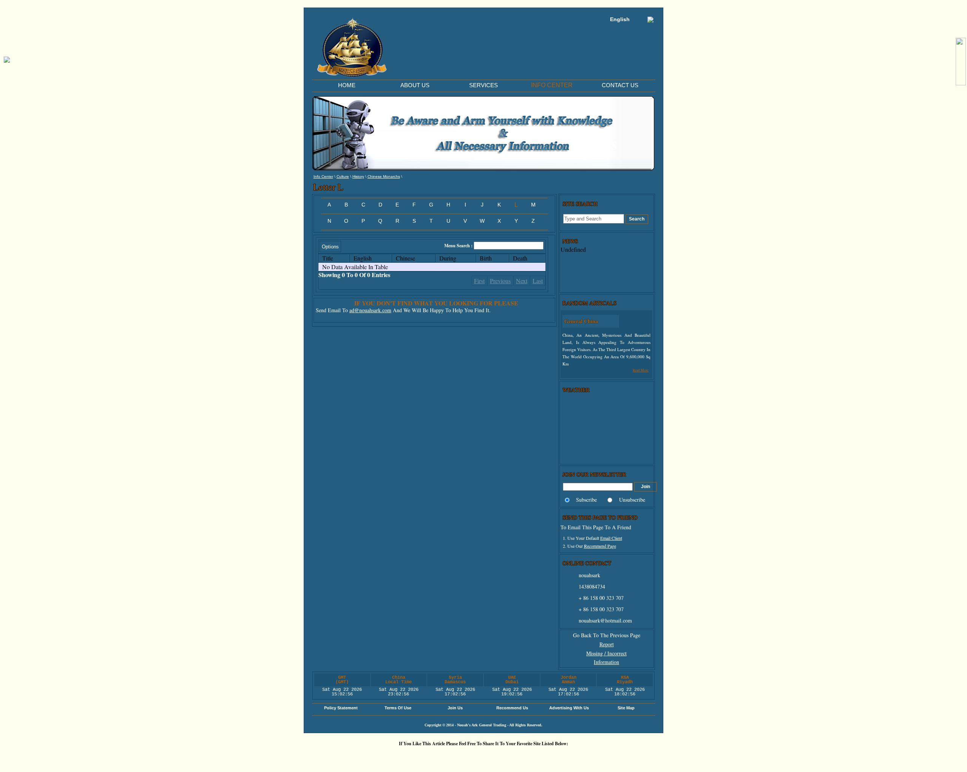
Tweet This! (417, 756)
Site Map (626, 708)
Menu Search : (459, 245)
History (358, 176)
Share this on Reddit (440, 756)
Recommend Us (512, 708)
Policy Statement (341, 708)
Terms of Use (398, 708)
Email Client (611, 538)
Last (538, 281)
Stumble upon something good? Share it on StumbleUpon (462, 756)
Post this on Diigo (553, 756)
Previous (500, 281)
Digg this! (394, 756)
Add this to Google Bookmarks (372, 756)
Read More (641, 370)
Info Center (323, 176)
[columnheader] (334, 258)
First (479, 281)
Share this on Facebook (576, 756)
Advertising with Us (569, 708)
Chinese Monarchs (384, 176)
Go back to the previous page (606, 635)
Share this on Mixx (485, 756)
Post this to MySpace (598, 756)
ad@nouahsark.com (370, 310)
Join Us (455, 708)
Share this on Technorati (508, 756)
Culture (343, 176)
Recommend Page (600, 546)
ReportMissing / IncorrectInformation (606, 653)
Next (521, 281)
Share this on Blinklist (530, 756)
